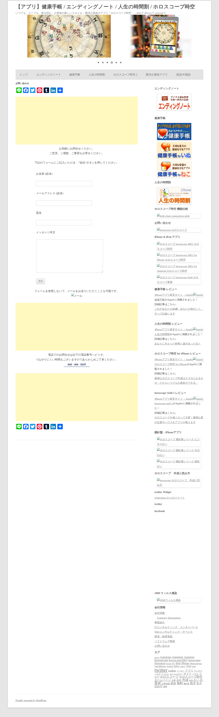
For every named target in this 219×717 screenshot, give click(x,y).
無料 (180, 683)
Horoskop (159, 663)
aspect (156, 657)
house (168, 663)
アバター (180, 671)
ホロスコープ (169, 676)
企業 (174, 680)
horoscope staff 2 (163, 403)
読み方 (158, 686)
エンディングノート (48, 74)
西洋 (193, 683)
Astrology (189, 657)
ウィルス (165, 674)
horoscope (161, 660)
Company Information (169, 617)
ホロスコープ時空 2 (125, 74)
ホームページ (162, 680)
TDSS (188, 666)
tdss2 (194, 666)
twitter (161, 670)
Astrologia (165, 657)
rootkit (170, 666)
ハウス (195, 674)
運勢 (165, 686)
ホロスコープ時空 (190, 676)
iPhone (185, 663)
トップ (24, 74)
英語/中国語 (183, 74)
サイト (187, 673)
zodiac (172, 670)
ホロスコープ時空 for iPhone (170, 364)
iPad (178, 663)
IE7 (173, 663)
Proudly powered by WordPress (31, 700)
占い (196, 680)
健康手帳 (74, 74)
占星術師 (166, 683)
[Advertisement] (77, 121)
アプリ (189, 670)
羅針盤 (186, 684)
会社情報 (159, 613)
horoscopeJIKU (178, 660)
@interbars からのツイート (169, 497)
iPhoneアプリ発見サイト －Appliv (174, 295)
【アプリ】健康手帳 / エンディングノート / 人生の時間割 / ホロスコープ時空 (105, 6)
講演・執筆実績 (163, 636)
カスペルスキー (176, 674)
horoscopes (194, 660)
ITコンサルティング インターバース (176, 627)
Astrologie (177, 657)
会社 (179, 680)
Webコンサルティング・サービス (173, 632)
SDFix (176, 666)
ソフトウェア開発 (164, 641)
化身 (191, 680)
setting (182, 666)
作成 (185, 680)
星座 (173, 683)
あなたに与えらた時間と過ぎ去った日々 (177, 343)
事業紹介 (159, 622)
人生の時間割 (97, 74)
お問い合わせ (162, 646)
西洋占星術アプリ (157, 74)
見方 (199, 683)
